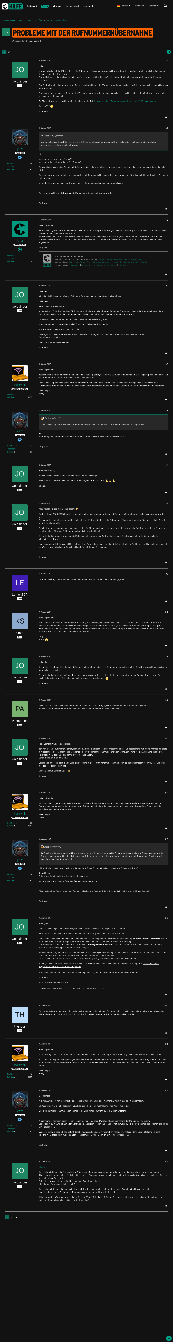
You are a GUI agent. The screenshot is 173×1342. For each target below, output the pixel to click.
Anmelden (139, 5)
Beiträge (10, 169)
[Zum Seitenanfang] (169, 1338)
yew (43, 1167)
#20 (166, 1161)
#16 (166, 918)
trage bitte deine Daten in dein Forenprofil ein (120, 259)
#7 (167, 465)
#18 (166, 1044)
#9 (167, 573)
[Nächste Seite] (14, 52)
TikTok (121, 265)
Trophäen (11, 166)
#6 (167, 410)
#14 (166, 792)
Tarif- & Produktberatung (98, 262)
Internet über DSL (131, 262)
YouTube (111, 265)
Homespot (116, 262)
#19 (166, 1090)
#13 (166, 738)
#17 (166, 1005)
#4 (167, 285)
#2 (167, 128)
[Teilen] (169, 52)
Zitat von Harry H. (52, 418)
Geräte (144, 262)
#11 (167, 656)
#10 (166, 612)
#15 (166, 839)
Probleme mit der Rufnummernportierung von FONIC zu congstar (124, 101)
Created (74, 265)
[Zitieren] (166, 117)
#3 (167, 220)
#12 (166, 700)
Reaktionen (11, 163)
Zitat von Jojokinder (53, 135)
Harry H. (89, 988)
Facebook (85, 265)
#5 (167, 364)
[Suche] (165, 6)
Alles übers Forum (77, 262)
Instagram (98, 265)
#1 (167, 60)
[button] (124, 6)
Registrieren (153, 5)
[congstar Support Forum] (12, 6)
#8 (167, 503)
